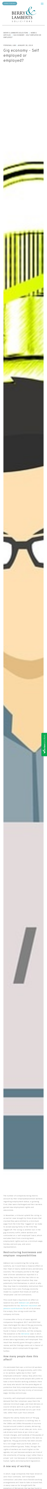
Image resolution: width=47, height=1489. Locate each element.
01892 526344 (9, 4)
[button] (42, 3)
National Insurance (29, 1306)
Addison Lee (24, 1303)
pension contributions (13, 1308)
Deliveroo (25, 1334)
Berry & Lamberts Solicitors (15, 33)
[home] (23, 14)
